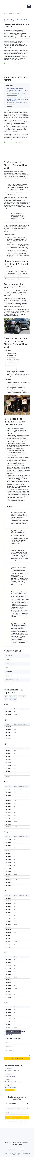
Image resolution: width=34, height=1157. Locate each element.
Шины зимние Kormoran (10, 1087)
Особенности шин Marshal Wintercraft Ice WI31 (17, 91)
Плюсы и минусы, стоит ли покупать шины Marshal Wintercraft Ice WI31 (17, 99)
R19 (15, 699)
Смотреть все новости (9, 1089)
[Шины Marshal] (14, 1034)
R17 (6, 699)
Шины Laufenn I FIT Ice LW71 (12, 1070)
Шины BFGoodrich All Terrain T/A (12, 1081)
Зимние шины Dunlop (10, 1076)
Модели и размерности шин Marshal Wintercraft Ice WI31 (16, 94)
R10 (6, 696)
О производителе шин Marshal (15, 88)
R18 (10, 699)
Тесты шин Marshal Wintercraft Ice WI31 (17, 97)
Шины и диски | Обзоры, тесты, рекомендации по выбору (9, 6)
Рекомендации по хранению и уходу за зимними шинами (17, 103)
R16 (24, 696)
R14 (15, 696)
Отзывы (9, 106)
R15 (20, 696)
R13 (10, 696)
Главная (7, 19)
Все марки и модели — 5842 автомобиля (17, 1121)
